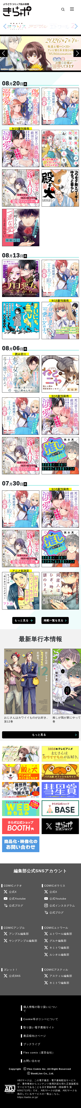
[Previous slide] (5, 26)
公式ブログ (16, 905)
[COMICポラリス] (16, 26)
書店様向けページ (34, 1035)
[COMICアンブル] (37, 26)
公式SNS (15, 976)
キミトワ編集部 (59, 947)
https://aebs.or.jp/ (27, 1097)
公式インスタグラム (62, 905)
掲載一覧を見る (53, 620)
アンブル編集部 (19, 933)
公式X (13, 891)
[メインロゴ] (17, 9)
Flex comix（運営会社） (39, 1052)
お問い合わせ (31, 1060)
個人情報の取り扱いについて (40, 1009)
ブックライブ (31, 1044)
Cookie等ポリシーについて (40, 1019)
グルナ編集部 (58, 940)
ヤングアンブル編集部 (23, 940)
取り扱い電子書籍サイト (38, 1027)
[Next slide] (76, 26)
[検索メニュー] (63, 9)
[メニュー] (72, 9)
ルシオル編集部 (59, 954)
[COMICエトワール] (59, 26)
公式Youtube (17, 898)
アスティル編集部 (61, 976)
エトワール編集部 (61, 933)
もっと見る (22, 620)
